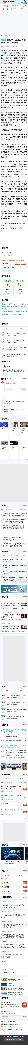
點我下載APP (19, 228)
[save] (20, 9)
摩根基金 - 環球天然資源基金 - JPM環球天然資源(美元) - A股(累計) (11, 788)
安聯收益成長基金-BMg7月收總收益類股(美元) (11, 796)
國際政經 (9, 612)
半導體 (7, 891)
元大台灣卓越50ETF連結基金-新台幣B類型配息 (11, 811)
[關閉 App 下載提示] (1, 2)
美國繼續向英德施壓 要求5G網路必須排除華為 (14, 311)
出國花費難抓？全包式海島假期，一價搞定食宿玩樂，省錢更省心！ (4, 448)
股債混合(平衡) (9, 799)
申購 (25, 789)
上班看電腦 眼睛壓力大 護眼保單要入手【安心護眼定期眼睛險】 (14, 429)
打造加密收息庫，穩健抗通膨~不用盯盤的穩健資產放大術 (16, 348)
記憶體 (7, 882)
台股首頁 (17, 263)
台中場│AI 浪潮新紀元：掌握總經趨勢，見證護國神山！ (16, 334)
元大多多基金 (4, 803)
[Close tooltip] (23, 12)
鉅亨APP (9, 1037)
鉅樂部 (19, 1037)
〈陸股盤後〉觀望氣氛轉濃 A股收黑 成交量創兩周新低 (14, 402)
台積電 (7, 887)
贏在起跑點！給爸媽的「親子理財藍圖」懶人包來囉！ (14, 260)
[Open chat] (25, 9)
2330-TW (5, 58)
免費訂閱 (24, 1016)
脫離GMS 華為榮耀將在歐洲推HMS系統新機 (14, 304)
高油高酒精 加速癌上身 (23, 429)
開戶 (25, 797)
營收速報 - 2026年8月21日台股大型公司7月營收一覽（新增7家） (23, 448)
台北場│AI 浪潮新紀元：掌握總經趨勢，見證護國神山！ (16, 341)
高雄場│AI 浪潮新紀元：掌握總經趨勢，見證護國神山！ (16, 355)
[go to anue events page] (21, 6)
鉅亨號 (14, 1037)
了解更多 (23, 275)
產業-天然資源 (9, 791)
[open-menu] (1, 5)
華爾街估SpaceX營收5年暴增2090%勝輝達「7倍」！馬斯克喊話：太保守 (14, 448)
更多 (25, 509)
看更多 (24, 323)
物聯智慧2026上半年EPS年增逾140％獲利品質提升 (4, 429)
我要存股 (24, 263)
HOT (8, 333)
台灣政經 (9, 623)
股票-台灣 (8, 806)
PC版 (4, 1037)
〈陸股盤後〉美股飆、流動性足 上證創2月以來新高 (15, 410)
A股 (9, 35)
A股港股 (5, 35)
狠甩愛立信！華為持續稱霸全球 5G (11, 314)
